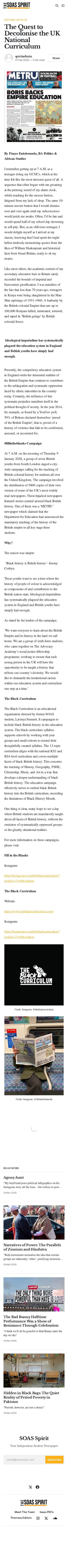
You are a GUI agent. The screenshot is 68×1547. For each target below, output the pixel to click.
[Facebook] (37, 1487)
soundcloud (55, 1518)
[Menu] (63, 5)
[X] (30, 1487)
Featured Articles (15, 19)
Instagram (38, 1518)
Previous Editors (21, 1517)
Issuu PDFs (47, 1512)
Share (56, 58)
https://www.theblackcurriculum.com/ (28, 911)
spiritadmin (23, 56)
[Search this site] (57, 5)
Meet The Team (25, 1512)
